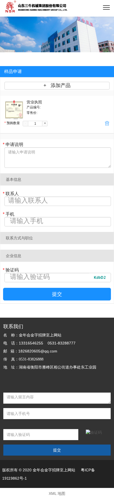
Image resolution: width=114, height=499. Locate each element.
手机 (8, 214)
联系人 (11, 193)
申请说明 (13, 144)
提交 (57, 294)
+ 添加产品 (57, 85)
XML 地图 (57, 493)
